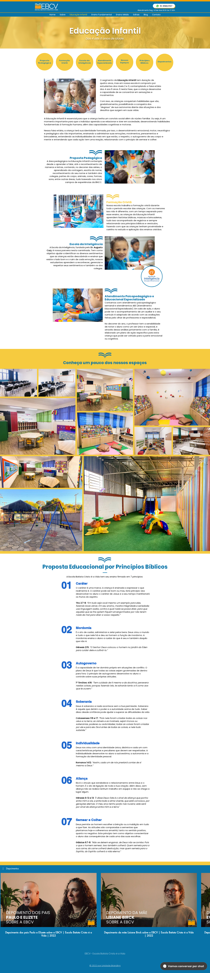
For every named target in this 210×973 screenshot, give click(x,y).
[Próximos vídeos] (206, 899)
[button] (11, 868)
